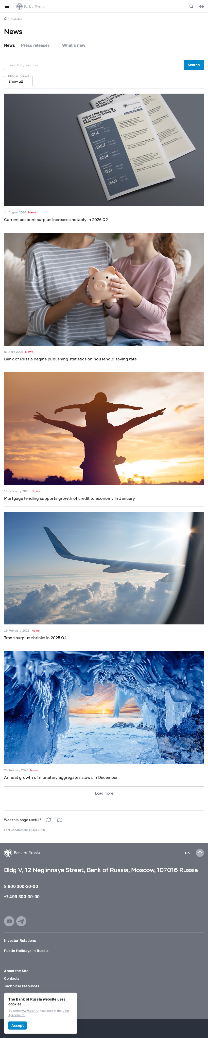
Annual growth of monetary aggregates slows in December (61, 777)
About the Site (16, 971)
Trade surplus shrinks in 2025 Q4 (35, 637)
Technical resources (21, 986)
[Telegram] (21, 921)
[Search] (194, 6)
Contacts (12, 978)
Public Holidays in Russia (26, 950)
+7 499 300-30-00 (22, 896)
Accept (17, 1025)
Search (194, 65)
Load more (104, 793)
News (9, 45)
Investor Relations (20, 940)
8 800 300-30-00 (21, 886)
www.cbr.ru (30, 1011)
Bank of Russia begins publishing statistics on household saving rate (70, 358)
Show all (15, 81)
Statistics (16, 18)
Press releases (35, 45)
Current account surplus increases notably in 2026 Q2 (56, 219)
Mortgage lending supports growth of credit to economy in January (69, 498)
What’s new (73, 45)
